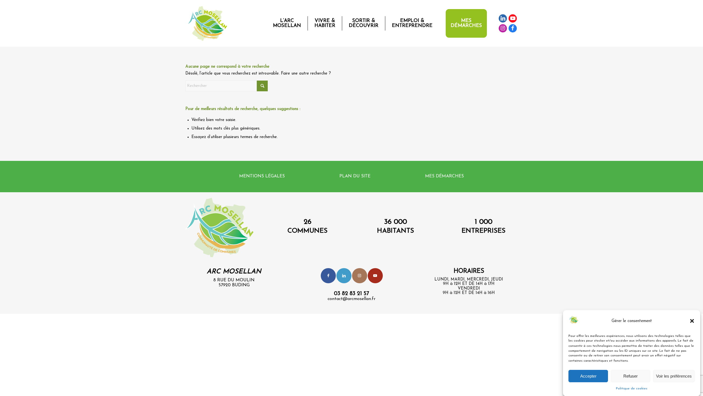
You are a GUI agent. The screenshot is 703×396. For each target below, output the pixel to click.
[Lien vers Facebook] (513, 28)
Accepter (588, 376)
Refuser (630, 376)
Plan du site (354, 176)
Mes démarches (444, 176)
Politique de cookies (631, 388)
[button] (692, 321)
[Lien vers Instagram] (503, 28)
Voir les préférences (674, 376)
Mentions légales (262, 176)
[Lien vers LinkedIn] (503, 18)
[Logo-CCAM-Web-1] (208, 23)
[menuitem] (287, 23)
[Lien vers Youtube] (513, 18)
